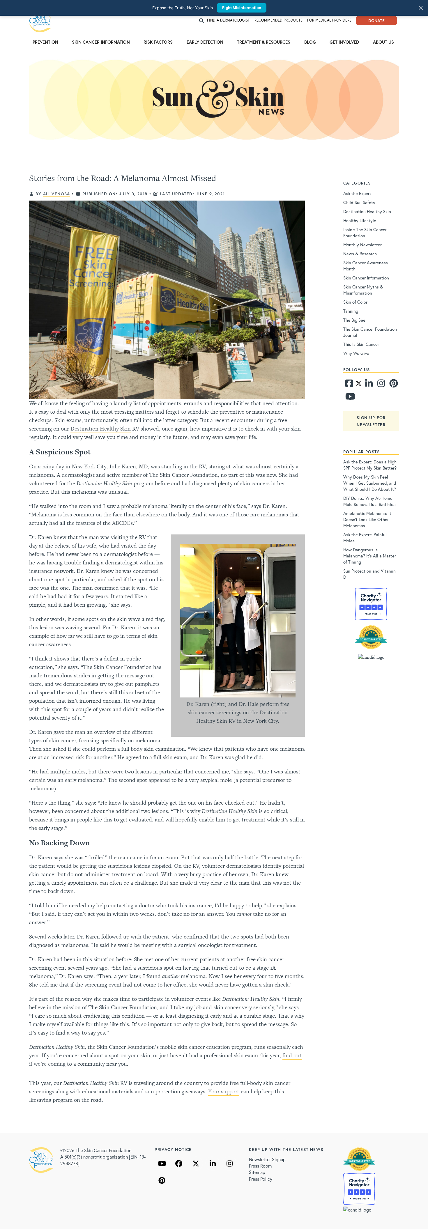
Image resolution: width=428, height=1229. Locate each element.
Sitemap (257, 1172)
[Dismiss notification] (421, 7)
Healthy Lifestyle (359, 220)
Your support (223, 1091)
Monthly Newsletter (362, 244)
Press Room (260, 1166)
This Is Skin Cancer (361, 344)
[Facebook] (348, 385)
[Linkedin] (368, 385)
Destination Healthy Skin (100, 429)
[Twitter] (358, 385)
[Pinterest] (392, 385)
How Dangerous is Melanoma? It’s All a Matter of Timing (369, 556)
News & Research (360, 253)
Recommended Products (278, 20)
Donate (376, 20)
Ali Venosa (56, 193)
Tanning (350, 311)
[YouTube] (162, 1163)
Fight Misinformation (241, 7)
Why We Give (356, 353)
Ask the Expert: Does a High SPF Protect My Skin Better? (370, 465)
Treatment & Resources (263, 42)
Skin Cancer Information (101, 42)
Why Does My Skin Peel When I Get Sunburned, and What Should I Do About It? (369, 483)
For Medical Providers (329, 20)
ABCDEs (122, 523)
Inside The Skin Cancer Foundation (365, 232)
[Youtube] (348, 398)
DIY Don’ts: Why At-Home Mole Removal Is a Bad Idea (369, 501)
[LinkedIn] (212, 1163)
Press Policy (260, 1179)
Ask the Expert (357, 193)
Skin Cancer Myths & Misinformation (363, 290)
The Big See (354, 320)
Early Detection (205, 42)
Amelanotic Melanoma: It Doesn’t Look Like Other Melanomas (367, 519)
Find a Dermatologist (228, 20)
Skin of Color (355, 302)
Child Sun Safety (359, 202)
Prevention (45, 42)
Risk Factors (158, 42)
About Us (383, 42)
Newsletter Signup (267, 1159)
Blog (310, 42)
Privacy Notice (173, 1149)
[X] (195, 1163)
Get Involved (344, 42)
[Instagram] (380, 385)
